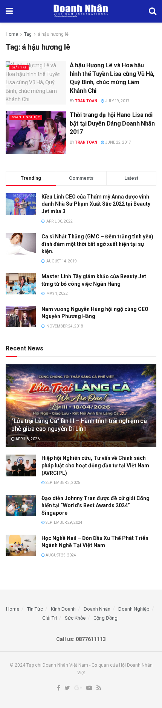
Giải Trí (19, 67)
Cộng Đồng (105, 618)
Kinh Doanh (63, 609)
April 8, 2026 (27, 439)
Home (12, 34)
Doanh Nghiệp (26, 117)
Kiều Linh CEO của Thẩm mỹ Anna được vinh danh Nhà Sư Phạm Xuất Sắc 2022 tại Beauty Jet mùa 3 (95, 204)
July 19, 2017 (117, 101)
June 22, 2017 (117, 142)
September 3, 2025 (62, 483)
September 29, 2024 (64, 522)
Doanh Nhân (97, 609)
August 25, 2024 (60, 555)
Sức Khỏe (75, 618)
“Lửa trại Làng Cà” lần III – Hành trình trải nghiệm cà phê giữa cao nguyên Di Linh (79, 424)
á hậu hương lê (53, 34)
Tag (28, 34)
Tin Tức (35, 609)
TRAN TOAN (86, 101)
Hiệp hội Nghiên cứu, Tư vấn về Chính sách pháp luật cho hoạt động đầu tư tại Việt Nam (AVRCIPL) (95, 465)
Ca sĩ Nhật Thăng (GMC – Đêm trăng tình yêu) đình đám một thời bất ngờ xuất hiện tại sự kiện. (97, 243)
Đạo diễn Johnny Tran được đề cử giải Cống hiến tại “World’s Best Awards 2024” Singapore (95, 505)
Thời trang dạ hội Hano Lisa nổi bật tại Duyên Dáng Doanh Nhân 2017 (112, 123)
